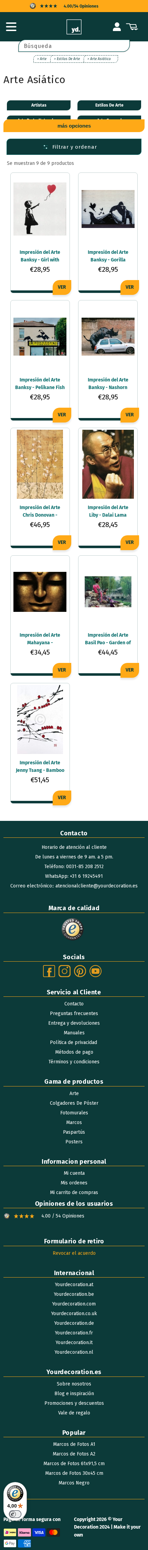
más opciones (74, 126)
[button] (11, 26)
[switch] (15, 1514)
